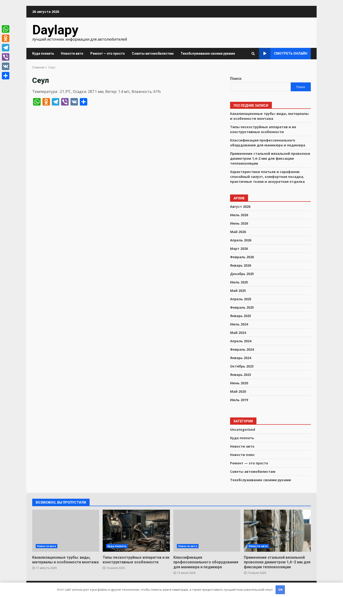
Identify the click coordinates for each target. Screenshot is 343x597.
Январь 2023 (240, 374)
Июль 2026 (239, 215)
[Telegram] (5, 47)
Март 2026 (239, 248)
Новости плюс (242, 454)
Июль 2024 (239, 324)
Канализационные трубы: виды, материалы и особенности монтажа (65, 531)
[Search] (253, 53)
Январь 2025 (240, 316)
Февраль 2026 (242, 257)
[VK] (5, 66)
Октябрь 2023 (242, 366)
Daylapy (55, 30)
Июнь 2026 (239, 223)
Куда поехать (43, 53)
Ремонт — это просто (107, 53)
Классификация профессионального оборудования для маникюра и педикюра (206, 531)
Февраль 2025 (242, 307)
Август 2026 (240, 206)
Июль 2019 (239, 400)
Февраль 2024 (242, 349)
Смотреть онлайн (290, 53)
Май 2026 (238, 232)
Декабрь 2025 (242, 274)
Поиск (236, 78)
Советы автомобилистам (153, 53)
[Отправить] (5, 75)
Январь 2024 (240, 358)
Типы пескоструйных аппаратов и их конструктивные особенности (263, 129)
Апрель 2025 (240, 299)
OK (280, 589)
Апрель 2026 (240, 240)
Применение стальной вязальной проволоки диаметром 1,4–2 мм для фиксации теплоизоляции (270, 158)
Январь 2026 (240, 265)
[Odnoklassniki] (5, 38)
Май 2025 (238, 290)
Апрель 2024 (240, 341)
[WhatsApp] (5, 29)
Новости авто (72, 53)
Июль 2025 (239, 282)
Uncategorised (242, 429)
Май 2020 (238, 391)
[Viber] (5, 57)
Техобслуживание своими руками (208, 53)
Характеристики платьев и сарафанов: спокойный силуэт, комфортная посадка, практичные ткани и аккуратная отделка (267, 177)
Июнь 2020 (239, 383)
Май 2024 (238, 332)
